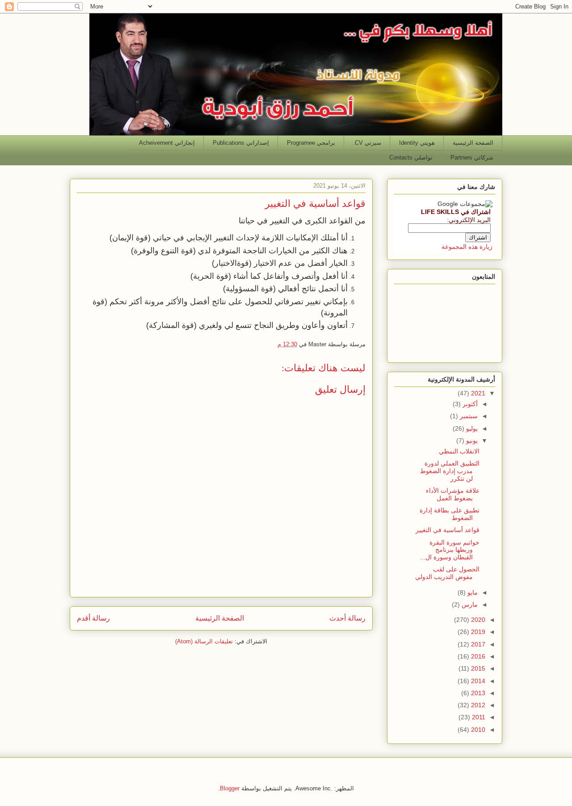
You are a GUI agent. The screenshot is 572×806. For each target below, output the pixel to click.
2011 (477, 717)
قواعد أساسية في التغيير (447, 529)
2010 (477, 729)
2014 (477, 680)
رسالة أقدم (93, 618)
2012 (477, 705)
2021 (477, 393)
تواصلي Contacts (411, 157)
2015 (477, 668)
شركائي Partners (471, 157)
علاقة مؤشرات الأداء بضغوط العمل (452, 494)
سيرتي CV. (367, 142)
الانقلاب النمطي (459, 451)
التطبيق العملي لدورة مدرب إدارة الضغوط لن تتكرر (449, 471)
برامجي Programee (311, 142)
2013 (477, 693)
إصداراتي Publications (241, 142)
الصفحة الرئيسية (473, 142)
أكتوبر (469, 403)
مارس (469, 604)
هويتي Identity (417, 142)
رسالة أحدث (347, 618)
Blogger (230, 788)
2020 (477, 619)
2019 (477, 631)
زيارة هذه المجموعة (467, 246)
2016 (477, 656)
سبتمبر (468, 416)
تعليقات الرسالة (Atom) (204, 641)
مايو (472, 592)
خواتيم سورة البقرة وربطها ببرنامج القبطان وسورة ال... (449, 550)
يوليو (471, 428)
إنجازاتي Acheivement (167, 142)
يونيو (471, 440)
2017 (477, 644)
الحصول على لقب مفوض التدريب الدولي (447, 573)
